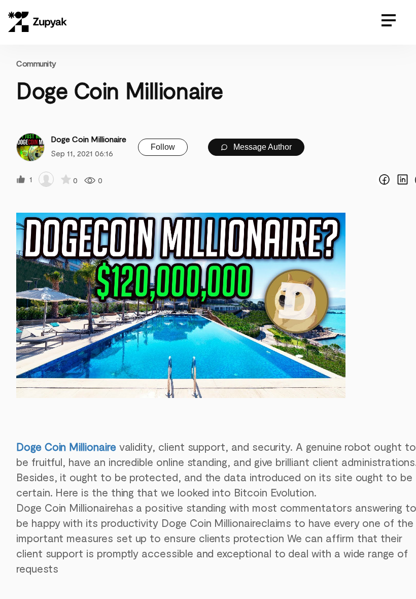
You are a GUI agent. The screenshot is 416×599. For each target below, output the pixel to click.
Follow (163, 147)
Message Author (261, 147)
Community (36, 63)
